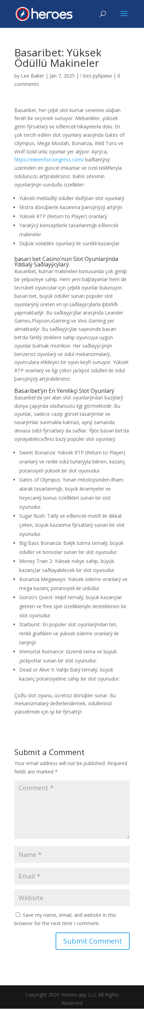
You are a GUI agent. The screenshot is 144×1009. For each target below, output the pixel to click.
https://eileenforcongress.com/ (49, 159)
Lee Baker (32, 75)
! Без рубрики (96, 75)
